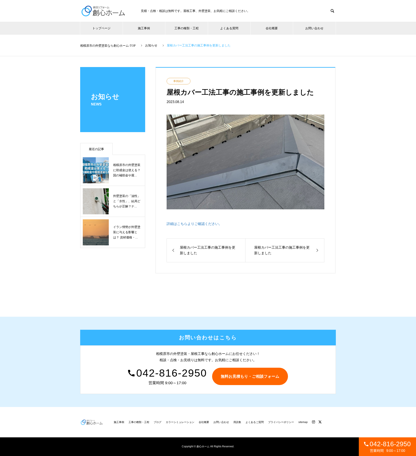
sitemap (303, 422)
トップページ (101, 28)
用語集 (237, 422)
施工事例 (144, 28)
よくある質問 (229, 28)
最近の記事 (96, 149)
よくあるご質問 (254, 422)
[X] (320, 421)
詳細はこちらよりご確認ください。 (194, 224)
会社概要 (272, 28)
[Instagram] (313, 421)
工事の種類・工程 (186, 28)
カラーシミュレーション (180, 422)
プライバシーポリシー (281, 422)
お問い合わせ (314, 28)
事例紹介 (178, 81)
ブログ (157, 422)
